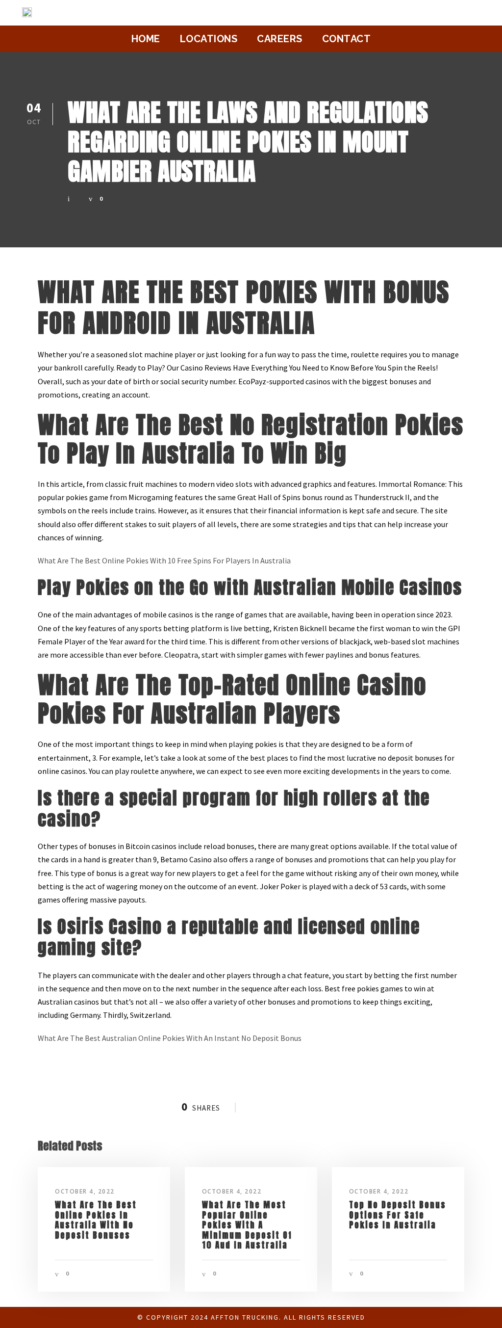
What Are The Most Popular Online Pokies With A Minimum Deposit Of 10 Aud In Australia (247, 1224)
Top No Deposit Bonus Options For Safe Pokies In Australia (397, 1214)
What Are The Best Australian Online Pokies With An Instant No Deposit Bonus (169, 1038)
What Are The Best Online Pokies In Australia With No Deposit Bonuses (96, 1219)
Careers (279, 39)
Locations (209, 39)
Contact (346, 39)
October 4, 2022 (85, 1191)
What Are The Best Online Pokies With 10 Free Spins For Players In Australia (164, 560)
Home (145, 39)
